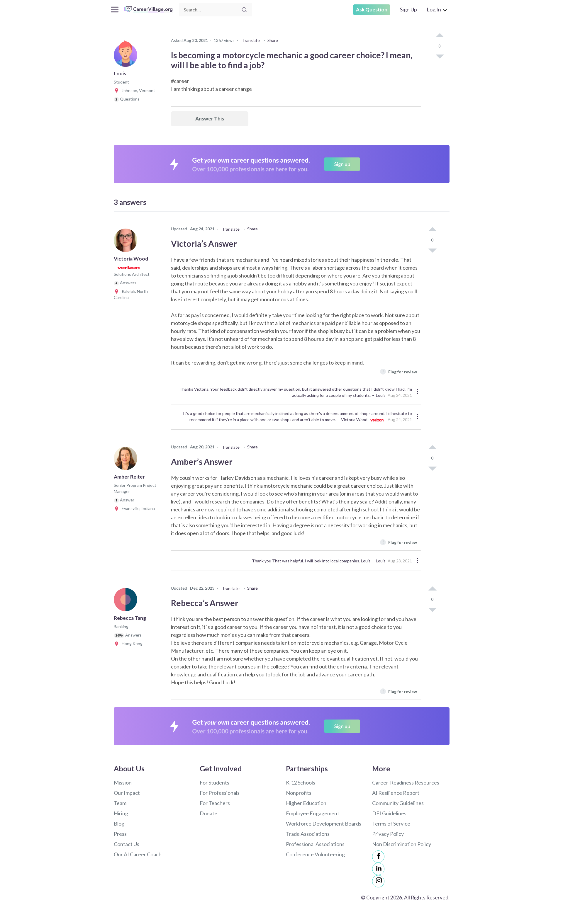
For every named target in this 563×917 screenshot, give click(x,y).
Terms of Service (391, 823)
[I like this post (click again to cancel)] (440, 36)
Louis (381, 395)
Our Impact (127, 793)
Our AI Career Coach (138, 854)
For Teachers (215, 803)
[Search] (244, 9)
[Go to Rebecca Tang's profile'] (127, 601)
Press (120, 834)
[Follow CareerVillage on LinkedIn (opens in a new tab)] (378, 869)
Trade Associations (308, 834)
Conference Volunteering (315, 854)
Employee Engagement (312, 813)
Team (120, 803)
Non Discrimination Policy (401, 844)
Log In (434, 9)
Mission (123, 782)
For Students (214, 782)
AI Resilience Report (395, 793)
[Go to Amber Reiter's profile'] (127, 460)
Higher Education (306, 803)
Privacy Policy (388, 834)
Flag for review (399, 371)
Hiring (121, 813)
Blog (119, 823)
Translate (251, 40)
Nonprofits (298, 793)
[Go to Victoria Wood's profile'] (127, 242)
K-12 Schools (300, 782)
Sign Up (408, 9)
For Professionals (220, 793)
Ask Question (371, 9)
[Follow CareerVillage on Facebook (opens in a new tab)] (378, 856)
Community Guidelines (398, 803)
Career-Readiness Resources (405, 782)
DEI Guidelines (389, 813)
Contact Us (126, 844)
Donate (208, 813)
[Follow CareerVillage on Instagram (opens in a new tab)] (378, 881)
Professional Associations (315, 844)
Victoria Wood (354, 419)
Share (272, 40)
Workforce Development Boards (323, 823)
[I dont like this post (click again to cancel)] (440, 56)
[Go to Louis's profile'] (127, 56)
